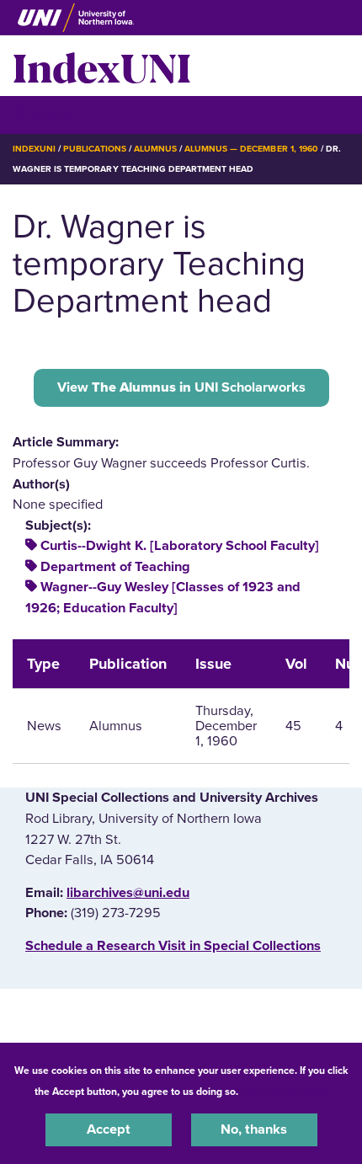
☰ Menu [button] (42, 114)
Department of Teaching (115, 566)
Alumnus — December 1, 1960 (251, 148)
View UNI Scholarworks (181, 387)
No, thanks (254, 1129)
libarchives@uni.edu (128, 892)
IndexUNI (102, 65)
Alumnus (155, 148)
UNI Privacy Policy (285, 1091)
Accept (108, 1129)
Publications (94, 148)
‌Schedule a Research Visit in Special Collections (173, 945)
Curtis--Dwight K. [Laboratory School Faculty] (179, 545)
